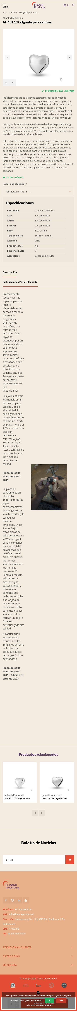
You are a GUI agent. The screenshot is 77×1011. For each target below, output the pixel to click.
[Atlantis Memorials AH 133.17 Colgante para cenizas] (57, 779)
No (61, 1000)
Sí (49, 1000)
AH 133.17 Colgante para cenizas (54, 798)
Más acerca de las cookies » (39, 1005)
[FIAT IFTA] (51, 985)
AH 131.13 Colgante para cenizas (24, 12)
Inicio (5, 12)
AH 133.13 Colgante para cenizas (17, 798)
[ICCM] (38, 985)
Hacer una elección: (15, 183)
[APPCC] (64, 985)
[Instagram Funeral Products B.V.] (12, 900)
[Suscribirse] (69, 859)
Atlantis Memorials (13, 17)
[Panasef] (25, 985)
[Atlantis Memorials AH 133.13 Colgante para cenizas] (19, 779)
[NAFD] (13, 985)
